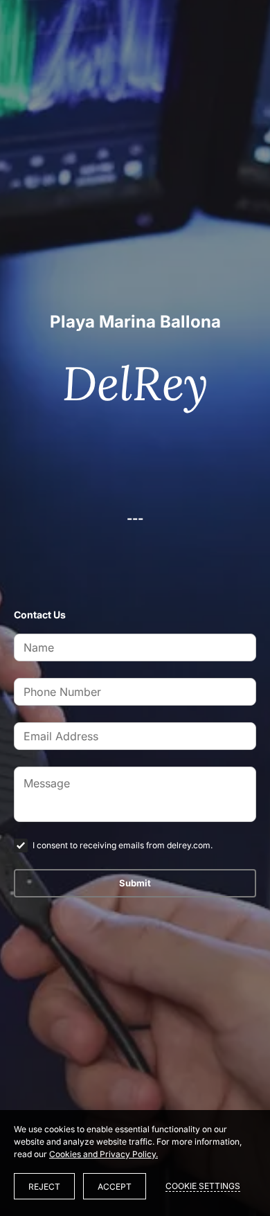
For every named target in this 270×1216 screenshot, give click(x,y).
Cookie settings (202, 1186)
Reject (44, 1186)
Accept (115, 1186)
